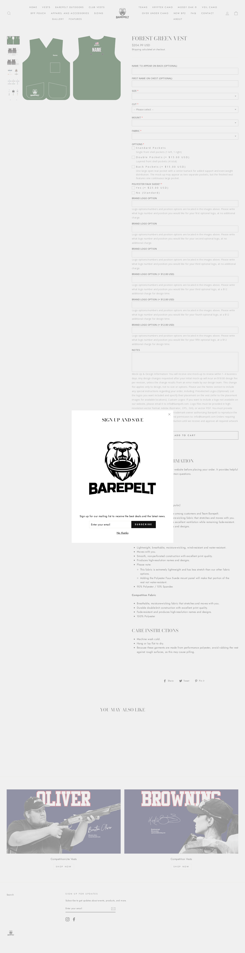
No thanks (122, 533)
